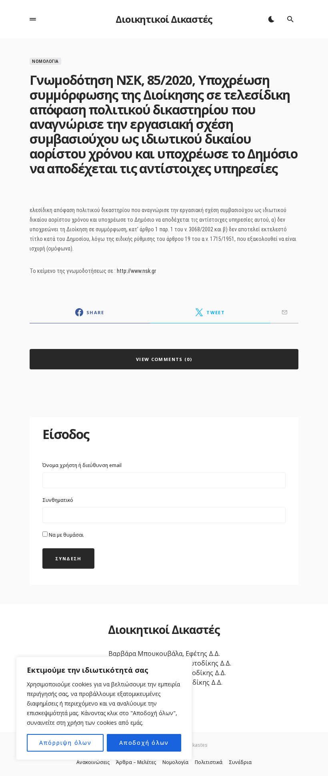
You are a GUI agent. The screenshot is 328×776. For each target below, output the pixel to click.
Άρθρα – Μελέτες (136, 762)
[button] (33, 19)
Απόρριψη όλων (65, 742)
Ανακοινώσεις (93, 762)
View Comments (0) (164, 359)
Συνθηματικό (57, 500)
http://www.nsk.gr (136, 271)
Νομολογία (45, 61)
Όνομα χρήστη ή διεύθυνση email (82, 465)
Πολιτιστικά (208, 762)
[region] (104, 708)
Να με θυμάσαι (66, 534)
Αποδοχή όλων (144, 742)
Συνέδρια (240, 762)
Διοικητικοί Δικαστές (164, 19)
